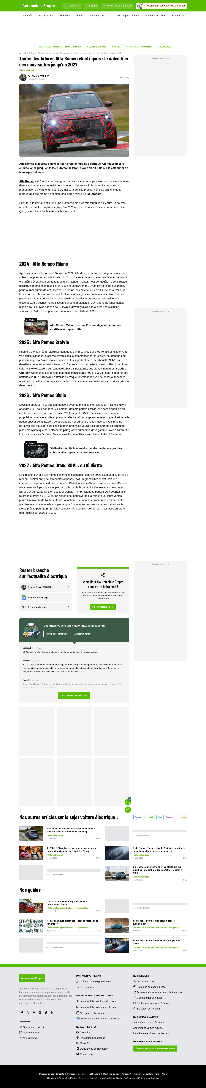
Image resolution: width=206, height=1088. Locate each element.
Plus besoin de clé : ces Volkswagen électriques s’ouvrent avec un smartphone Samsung (70, 830)
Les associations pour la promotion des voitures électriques (66, 902)
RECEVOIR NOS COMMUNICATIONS (94, 995)
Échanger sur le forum (148, 1008)
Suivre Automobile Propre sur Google (100, 1018)
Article (151, 817)
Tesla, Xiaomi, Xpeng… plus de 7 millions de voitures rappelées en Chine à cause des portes (159, 849)
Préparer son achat (100, 15)
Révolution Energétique (92, 1038)
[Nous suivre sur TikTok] (46, 1012)
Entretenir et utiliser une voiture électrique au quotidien (157, 927)
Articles (32, 53)
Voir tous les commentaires (74, 695)
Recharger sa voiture (128, 15)
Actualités (27, 15)
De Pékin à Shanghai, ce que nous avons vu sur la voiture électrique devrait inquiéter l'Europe (71, 849)
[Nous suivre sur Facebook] (22, 1012)
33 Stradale (94, 193)
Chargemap (86, 1054)
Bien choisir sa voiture (71, 15)
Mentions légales (111, 1074)
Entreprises (178, 15)
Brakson (155, 1078)
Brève (183, 817)
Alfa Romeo (26, 181)
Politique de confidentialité (51, 1074)
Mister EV (85, 1043)
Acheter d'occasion (155, 15)
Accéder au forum (82, 633)
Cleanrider (85, 1032)
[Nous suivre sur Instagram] (40, 1012)
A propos (24, 1021)
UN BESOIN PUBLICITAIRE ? (147, 1041)
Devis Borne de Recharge (94, 1048)
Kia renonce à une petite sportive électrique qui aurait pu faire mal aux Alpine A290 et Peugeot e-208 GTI (158, 869)
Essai (160, 817)
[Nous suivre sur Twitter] (28, 1012)
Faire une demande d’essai (151, 987)
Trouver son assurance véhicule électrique (159, 992)
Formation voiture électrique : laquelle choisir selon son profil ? (72, 922)
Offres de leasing (146, 981)
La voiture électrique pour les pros (151, 1033)
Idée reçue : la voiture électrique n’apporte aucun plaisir (154, 922)
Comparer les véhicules (149, 998)
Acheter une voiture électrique (149, 1022)
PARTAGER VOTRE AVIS (88, 976)
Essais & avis (46, 15)
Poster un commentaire (57, 633)
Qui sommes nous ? (33, 1027)
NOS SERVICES (141, 976)
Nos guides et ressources (93, 1013)
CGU (164, 1074)
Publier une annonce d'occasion (154, 1003)
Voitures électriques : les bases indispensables (68, 908)
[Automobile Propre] (38, 5)
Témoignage (171, 817)
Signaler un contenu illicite (146, 1074)
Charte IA (126, 1074)
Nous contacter (31, 1032)
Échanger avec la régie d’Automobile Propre (155, 1048)
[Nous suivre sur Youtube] (34, 1012)
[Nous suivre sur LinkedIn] (52, 1012)
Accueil (22, 53)
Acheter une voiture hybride (148, 1028)
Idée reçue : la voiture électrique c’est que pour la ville (156, 942)
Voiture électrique (26, 70)
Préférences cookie (76, 1074)
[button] (74, 672)
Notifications (94, 1074)
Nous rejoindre (31, 1038)
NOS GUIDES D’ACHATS (145, 1017)
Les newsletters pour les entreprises (99, 1007)
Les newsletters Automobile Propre (98, 1001)
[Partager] (127, 77)
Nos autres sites (86, 1027)
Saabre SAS (122, 1078)
